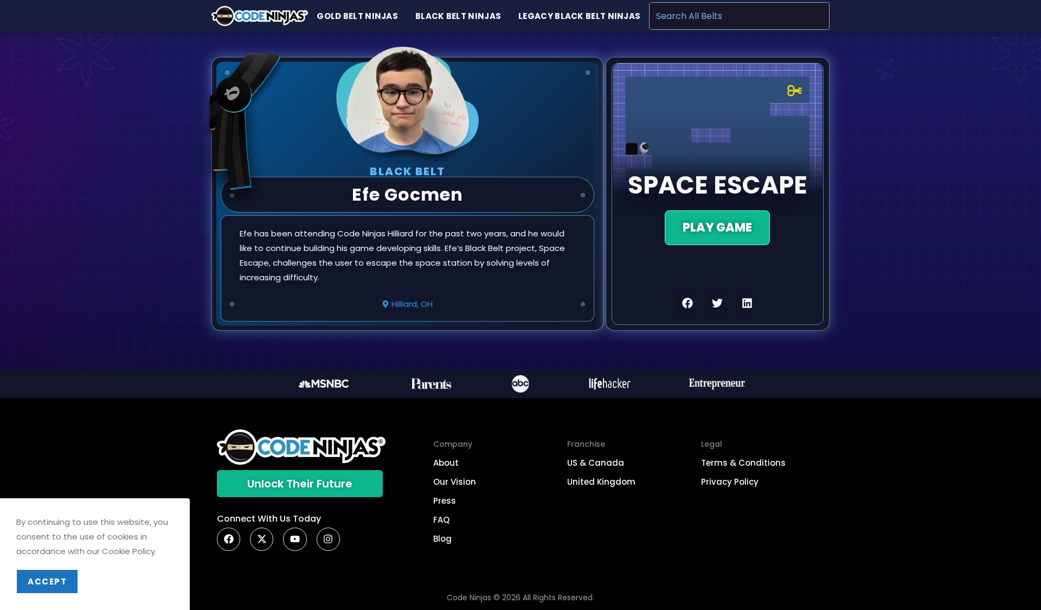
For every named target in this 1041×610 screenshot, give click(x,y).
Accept (47, 581)
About (446, 462)
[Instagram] (328, 539)
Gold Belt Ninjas (357, 16)
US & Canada (595, 462)
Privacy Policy (730, 481)
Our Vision (454, 481)
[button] (688, 303)
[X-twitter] (261, 539)
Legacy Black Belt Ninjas (579, 16)
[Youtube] (294, 539)
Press (444, 500)
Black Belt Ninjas (458, 16)
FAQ (441, 519)
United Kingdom (601, 481)
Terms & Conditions (743, 462)
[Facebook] (228, 539)
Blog (442, 538)
